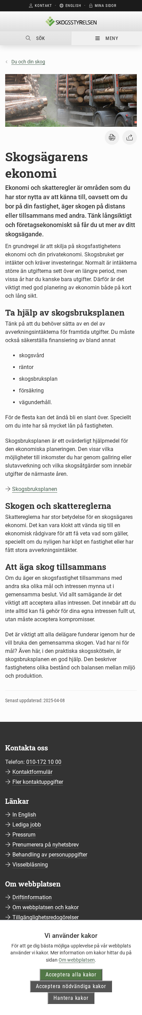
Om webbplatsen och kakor (45, 907)
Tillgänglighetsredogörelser (45, 917)
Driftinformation (32, 897)
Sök (40, 38)
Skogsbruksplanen (34, 489)
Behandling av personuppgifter (49, 854)
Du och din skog (28, 61)
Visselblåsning (30, 864)
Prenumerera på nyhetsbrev (45, 844)
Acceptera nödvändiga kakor (71, 986)
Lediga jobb (26, 824)
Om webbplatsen (77, 960)
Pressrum (24, 834)
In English (24, 814)
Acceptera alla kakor (71, 974)
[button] (112, 137)
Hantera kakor (70, 998)
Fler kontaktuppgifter (37, 782)
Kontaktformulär (32, 772)
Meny (111, 38)
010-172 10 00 (43, 762)
